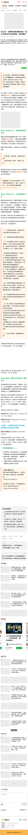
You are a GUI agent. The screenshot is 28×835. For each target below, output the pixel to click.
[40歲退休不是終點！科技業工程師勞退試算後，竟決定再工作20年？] (5, 723)
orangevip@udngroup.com (13, 823)
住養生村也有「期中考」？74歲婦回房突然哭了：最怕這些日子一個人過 (18, 774)
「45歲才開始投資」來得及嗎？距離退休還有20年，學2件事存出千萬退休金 (19, 603)
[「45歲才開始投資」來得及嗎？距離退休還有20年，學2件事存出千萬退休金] (5, 604)
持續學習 (11, 6)
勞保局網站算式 (19, 172)
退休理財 (4, 6)
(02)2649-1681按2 (10, 825)
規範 (2, 804)
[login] (23, 2)
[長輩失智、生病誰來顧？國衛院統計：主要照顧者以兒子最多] (5, 578)
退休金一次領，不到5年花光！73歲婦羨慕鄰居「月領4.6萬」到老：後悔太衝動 (18, 688)
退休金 (10, 536)
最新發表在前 (23, 810)
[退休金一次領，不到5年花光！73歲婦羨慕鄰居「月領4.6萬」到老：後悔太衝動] (5, 688)
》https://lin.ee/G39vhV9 (10, 488)
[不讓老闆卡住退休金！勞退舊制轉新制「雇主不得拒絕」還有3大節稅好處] (5, 697)
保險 (21, 536)
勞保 (16, 536)
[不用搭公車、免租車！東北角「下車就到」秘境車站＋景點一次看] (5, 748)
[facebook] (20, 819)
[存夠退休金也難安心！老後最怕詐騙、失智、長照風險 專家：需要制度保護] (5, 715)
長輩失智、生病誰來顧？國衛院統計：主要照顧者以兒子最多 (18, 577)
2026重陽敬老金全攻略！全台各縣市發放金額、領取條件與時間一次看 (19, 739)
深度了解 (19, 648)
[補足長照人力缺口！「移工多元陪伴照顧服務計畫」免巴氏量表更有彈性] (5, 595)
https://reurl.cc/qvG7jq (10, 187)
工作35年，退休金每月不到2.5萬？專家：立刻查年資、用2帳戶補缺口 (19, 670)
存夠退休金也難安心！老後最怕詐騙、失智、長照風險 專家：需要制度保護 (18, 714)
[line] (22, 819)
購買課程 (19, 1)
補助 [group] (20, 10)
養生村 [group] (3, 10)
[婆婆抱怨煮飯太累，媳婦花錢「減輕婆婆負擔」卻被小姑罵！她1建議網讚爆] (5, 569)
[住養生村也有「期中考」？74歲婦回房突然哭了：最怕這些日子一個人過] (5, 775)
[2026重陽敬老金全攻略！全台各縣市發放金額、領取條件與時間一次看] (5, 740)
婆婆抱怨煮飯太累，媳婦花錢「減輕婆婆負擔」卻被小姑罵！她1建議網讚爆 (18, 568)
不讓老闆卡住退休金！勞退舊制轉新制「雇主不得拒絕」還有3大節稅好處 (19, 696)
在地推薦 (17, 6)
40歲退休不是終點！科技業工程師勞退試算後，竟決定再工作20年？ (18, 722)
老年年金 (4, 538)
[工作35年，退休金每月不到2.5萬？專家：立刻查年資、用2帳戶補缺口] (5, 671)
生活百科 (24, 6)
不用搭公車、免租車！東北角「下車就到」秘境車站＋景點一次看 (18, 748)
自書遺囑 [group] (15, 10)
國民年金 (4, 536)
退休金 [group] (8, 10)
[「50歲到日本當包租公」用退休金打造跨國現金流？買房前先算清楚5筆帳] (5, 662)
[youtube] (25, 819)
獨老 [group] (25, 10)
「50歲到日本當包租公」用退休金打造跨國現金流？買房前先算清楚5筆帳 (18, 661)
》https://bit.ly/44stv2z (10, 479)
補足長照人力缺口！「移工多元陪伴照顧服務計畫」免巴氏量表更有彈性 (18, 595)
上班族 (10, 538)
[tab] (11, 652)
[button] (26, 2)
